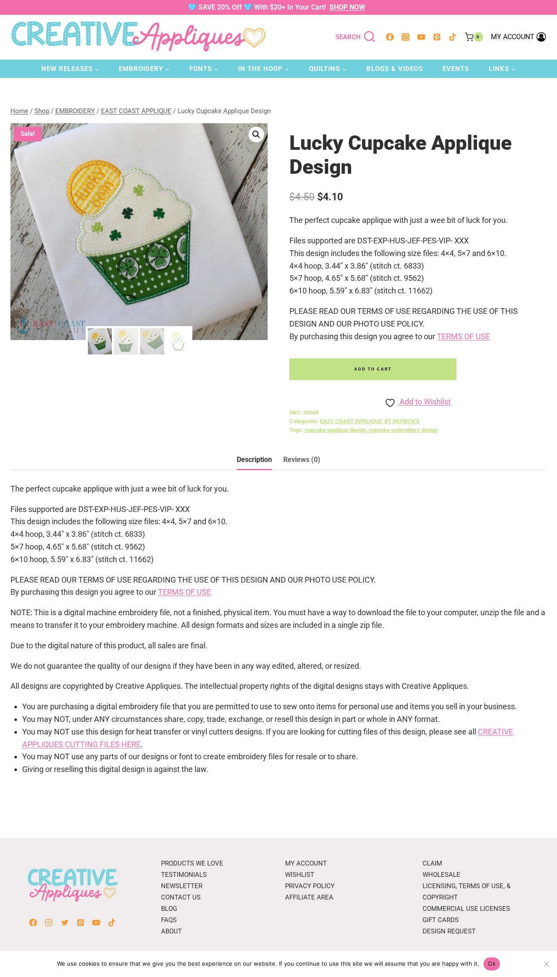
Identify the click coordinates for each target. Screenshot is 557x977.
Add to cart (373, 369)
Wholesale (441, 875)
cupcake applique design (335, 430)
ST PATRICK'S (401, 421)
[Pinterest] (437, 37)
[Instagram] (405, 37)
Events (456, 69)
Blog (169, 909)
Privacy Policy (310, 886)
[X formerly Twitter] (65, 922)
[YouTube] (421, 37)
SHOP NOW (347, 7)
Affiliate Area (309, 897)
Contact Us (181, 897)
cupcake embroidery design (403, 430)
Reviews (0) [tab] (301, 459)
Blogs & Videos (394, 69)
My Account (306, 863)
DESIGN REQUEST (449, 931)
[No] (546, 964)
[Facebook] (390, 37)
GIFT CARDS (441, 920)
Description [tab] (254, 459)
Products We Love (192, 863)
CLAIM (432, 863)
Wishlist (299, 875)
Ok (492, 963)
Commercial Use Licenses (466, 909)
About (171, 931)
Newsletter (181, 886)
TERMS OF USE (463, 336)
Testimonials (184, 875)
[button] (256, 134)
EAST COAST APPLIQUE (351, 421)
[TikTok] (452, 37)
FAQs (169, 920)
